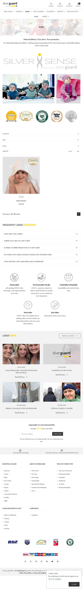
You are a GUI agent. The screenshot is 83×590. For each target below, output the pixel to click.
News (33, 491)
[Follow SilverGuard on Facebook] (25, 561)
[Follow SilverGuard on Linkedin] (47, 561)
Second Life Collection (10, 494)
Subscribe (57, 434)
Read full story (20, 377)
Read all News (68, 336)
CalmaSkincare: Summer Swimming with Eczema (21, 371)
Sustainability (35, 481)
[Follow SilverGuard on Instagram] (36, 561)
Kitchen (6, 491)
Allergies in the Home (62, 370)
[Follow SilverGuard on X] (31, 561)
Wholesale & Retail (64, 474)
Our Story (34, 474)
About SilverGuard (37, 464)
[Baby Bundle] (21, 175)
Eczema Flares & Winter (62, 408)
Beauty (60, 11)
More (44, 16)
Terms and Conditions (40, 573)
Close (74, 584)
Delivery (6, 518)
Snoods (50, 11)
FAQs (6, 525)
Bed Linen (8, 11)
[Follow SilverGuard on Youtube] (52, 561)
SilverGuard (20, 571)
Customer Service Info (11, 508)
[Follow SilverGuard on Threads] (41, 561)
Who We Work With (65, 464)
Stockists (6, 528)
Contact (6, 522)
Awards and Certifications (39, 487)
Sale (36, 16)
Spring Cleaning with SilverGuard (21, 408)
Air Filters (61, 484)
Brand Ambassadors (64, 487)
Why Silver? (34, 471)
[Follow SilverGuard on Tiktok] (58, 561)
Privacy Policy (27, 573)
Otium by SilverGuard (65, 471)
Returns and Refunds (10, 515)
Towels (19, 11)
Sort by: (5, 151)
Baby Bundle (21, 201)
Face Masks (38, 11)
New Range (35, 477)
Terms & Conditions (54, 579)
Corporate (61, 477)
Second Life (72, 11)
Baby (28, 11)
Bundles (6, 497)
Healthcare (61, 481)
